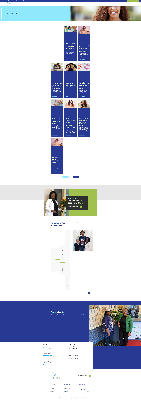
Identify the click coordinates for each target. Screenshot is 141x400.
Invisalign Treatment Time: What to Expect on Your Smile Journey (56, 120)
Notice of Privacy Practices (78, 397)
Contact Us (52, 391)
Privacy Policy (72, 397)
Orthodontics (52, 388)
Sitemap (68, 397)
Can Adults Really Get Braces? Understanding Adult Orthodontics (84, 48)
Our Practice (52, 387)
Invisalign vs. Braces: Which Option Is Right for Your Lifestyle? (56, 161)
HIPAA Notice (65, 398)
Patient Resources (53, 390)
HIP (80, 398)
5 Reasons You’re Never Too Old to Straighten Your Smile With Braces (84, 122)
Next (75, 177)
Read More (68, 59)
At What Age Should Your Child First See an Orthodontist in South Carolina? (57, 85)
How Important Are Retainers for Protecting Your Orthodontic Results (84, 85)
